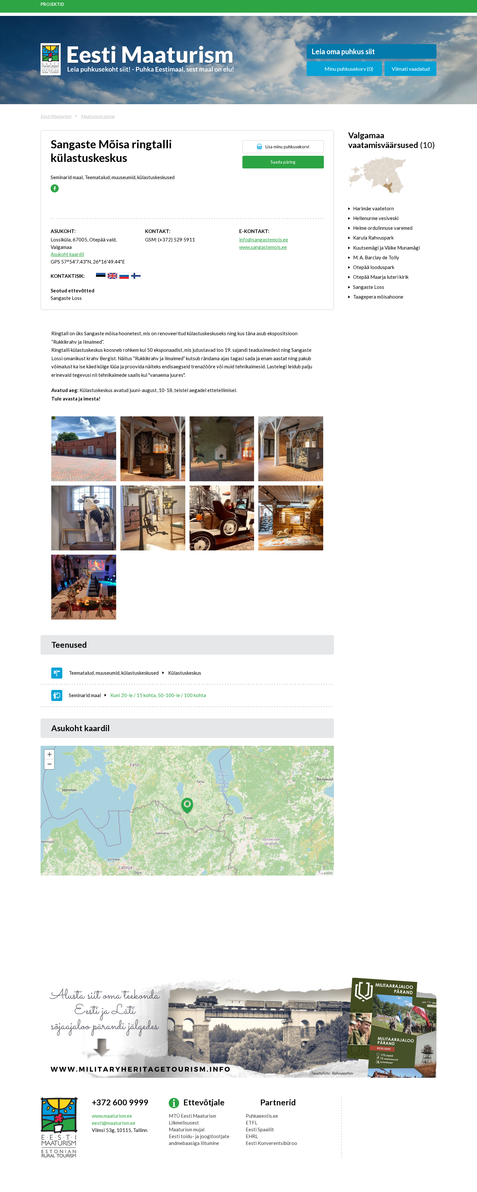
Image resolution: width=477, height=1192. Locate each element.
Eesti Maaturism (56, 116)
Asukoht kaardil (67, 254)
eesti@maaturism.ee (113, 1123)
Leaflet (327, 872)
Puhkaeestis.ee (262, 1116)
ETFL (251, 1122)
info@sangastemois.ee (263, 239)
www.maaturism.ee (112, 1116)
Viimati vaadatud (411, 69)
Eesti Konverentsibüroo (271, 1143)
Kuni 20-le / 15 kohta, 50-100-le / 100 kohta (158, 695)
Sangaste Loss (66, 298)
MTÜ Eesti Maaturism (192, 1116)
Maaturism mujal (186, 1129)
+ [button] (49, 754)
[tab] (392, 208)
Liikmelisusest (184, 1122)
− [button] (49, 764)
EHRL (252, 1136)
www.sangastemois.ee (263, 247)
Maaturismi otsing (98, 116)
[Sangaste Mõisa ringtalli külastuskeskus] (83, 448)
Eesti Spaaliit (260, 1129)
